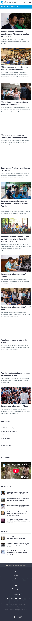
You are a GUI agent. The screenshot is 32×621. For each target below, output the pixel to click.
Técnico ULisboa (9, 2)
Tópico (3, 6)
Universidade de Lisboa (16, 607)
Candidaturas (7, 445)
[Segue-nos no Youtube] (16, 599)
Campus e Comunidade (9, 431)
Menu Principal (29, 2)
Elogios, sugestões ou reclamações (17, 565)
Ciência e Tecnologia (9, 428)
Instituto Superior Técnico (19, 604)
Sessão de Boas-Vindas (12, 6)
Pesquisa (24, 2)
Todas (5, 449)
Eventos (5, 442)
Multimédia (6, 438)
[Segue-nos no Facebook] (8, 599)
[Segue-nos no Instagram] (20, 599)
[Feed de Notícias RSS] (24, 599)
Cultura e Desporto (8, 435)
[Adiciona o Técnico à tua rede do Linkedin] (12, 599)
